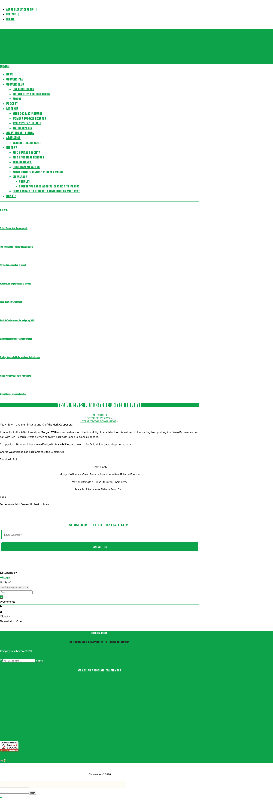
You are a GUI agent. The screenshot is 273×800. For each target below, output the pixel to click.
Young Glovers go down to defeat (13, 394)
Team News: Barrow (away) (11, 302)
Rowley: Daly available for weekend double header (20, 357)
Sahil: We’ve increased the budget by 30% (17, 320)
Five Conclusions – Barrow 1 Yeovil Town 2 (16, 246)
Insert (32, 792)
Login (6, 577)
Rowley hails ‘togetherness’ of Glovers (15, 283)
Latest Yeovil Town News (98, 421)
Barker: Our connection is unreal (13, 265)
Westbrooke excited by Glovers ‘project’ (16, 338)
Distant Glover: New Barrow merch (13, 228)
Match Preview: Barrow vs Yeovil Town (15, 375)
